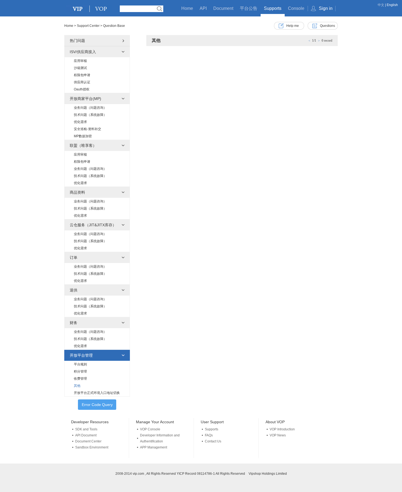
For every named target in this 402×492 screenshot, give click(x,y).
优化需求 (80, 122)
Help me (292, 26)
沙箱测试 (80, 68)
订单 (73, 257)
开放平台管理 (81, 355)
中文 (381, 5)
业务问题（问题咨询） (90, 108)
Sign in (326, 8)
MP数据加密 (83, 136)
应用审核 (80, 61)
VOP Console (150, 429)
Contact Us (213, 441)
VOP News (278, 435)
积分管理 (80, 371)
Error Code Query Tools (97, 406)
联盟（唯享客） (83, 145)
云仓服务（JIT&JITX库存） (93, 225)
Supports (272, 8)
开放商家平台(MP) (85, 98)
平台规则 (80, 364)
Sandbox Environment (91, 447)
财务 (73, 323)
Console (296, 8)
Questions (327, 26)
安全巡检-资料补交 (87, 129)
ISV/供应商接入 (83, 52)
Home (187, 8)
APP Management (153, 447)
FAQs (209, 435)
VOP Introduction (282, 429)
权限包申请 (82, 75)
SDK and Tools (86, 429)
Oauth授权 (81, 89)
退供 (73, 290)
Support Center (88, 26)
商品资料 (77, 192)
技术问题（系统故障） (90, 115)
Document (223, 8)
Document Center (88, 441)
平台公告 (248, 8)
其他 (77, 386)
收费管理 (80, 379)
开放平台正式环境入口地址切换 (97, 393)
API (203, 8)
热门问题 (77, 40)
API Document (86, 435)
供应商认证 (82, 82)
